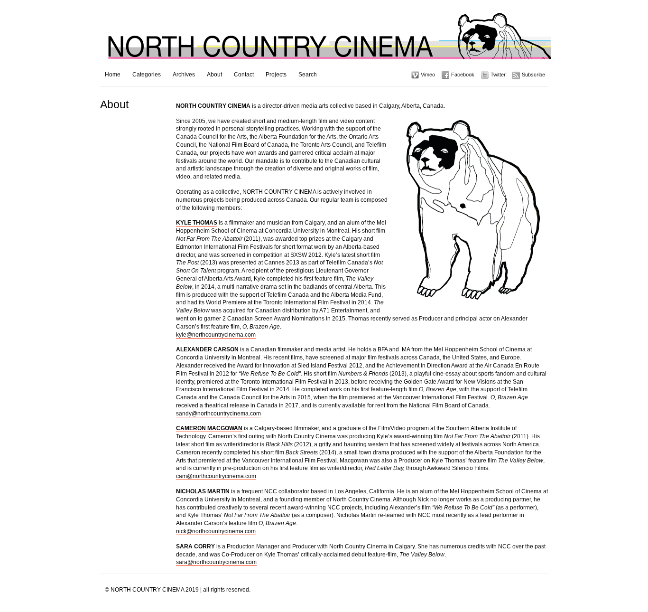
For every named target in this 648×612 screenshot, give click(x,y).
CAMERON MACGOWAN (209, 428)
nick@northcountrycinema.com (216, 531)
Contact (244, 74)
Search (307, 74)
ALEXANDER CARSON (207, 349)
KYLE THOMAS (196, 222)
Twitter (498, 74)
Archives (184, 74)
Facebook (462, 74)
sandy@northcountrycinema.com (218, 413)
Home (112, 74)
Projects (276, 74)
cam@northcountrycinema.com (216, 476)
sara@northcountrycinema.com (216, 562)
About (214, 74)
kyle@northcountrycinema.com (216, 334)
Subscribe (533, 74)
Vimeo (428, 74)
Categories (146, 74)
